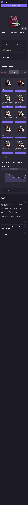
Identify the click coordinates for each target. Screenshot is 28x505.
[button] (7, 91)
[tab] (5, 169)
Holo (21, 10)
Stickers (8, 10)
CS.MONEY (3, 10)
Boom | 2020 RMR (14, 10)
